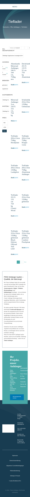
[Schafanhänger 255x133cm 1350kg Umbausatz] (24, 90)
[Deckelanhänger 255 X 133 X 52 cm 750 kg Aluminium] (24, 54)
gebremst (4, 85)
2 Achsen (4, 73)
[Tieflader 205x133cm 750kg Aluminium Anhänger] (24, 156)
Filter (4, 131)
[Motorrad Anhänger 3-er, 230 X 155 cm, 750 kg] (13, 90)
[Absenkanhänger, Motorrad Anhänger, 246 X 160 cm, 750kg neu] (13, 54)
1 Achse (3, 67)
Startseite (6, 27)
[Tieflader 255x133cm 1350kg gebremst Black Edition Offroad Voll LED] (13, 221)
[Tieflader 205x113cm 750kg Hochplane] (13, 126)
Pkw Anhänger (15, 27)
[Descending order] (26, 47)
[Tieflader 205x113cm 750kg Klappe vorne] (24, 126)
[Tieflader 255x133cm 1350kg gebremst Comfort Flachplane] (24, 221)
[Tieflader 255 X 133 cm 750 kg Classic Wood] (13, 185)
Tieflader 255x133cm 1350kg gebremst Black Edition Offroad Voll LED (15, 240)
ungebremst (5, 88)
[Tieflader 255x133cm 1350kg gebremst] (24, 185)
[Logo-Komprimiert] (4, 6)
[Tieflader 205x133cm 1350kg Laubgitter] (13, 156)
